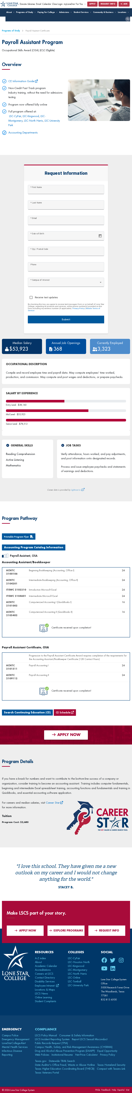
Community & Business (103, 12)
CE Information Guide (21, 81)
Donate (23, 4)
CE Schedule (63, 712)
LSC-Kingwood (31, 116)
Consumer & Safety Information (76, 1035)
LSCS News (41, 993)
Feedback (105, 1090)
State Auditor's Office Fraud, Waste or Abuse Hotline (65, 1065)
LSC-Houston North (79, 962)
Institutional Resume (62, 1055)
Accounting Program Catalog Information (33, 547)
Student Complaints (45, 1001)
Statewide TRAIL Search (62, 1061)
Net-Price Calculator (86, 1055)
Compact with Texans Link (111, 1069)
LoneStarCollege (13, 1043)
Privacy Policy (78, 308)
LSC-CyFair (15, 116)
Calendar (46, 4)
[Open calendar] (100, 236)
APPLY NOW (68, 735)
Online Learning (43, 997)
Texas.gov (40, 1061)
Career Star (53, 802)
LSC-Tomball (74, 981)
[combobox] (66, 284)
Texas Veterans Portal (47, 1072)
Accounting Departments (23, 132)
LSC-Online (74, 977)
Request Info (108, 4)
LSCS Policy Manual (46, 1035)
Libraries (31, 4)
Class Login (57, 4)
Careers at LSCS (44, 974)
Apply (92, 4)
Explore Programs (68, 930)
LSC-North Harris (33, 120)
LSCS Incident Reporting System (52, 1039)
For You (80, 4)
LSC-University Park (78, 985)
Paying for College (46, 12)
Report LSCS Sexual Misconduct (89, 1039)
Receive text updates (46, 297)
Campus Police (10, 1035)
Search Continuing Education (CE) (27, 712)
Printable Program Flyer (16, 537)
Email (38, 4)
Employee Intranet (45, 985)
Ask (125, 4)
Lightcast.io (75, 490)
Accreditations (43, 970)
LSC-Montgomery (77, 970)
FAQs (97, 1090)
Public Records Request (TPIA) (51, 1043)
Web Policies (42, 1055)
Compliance (46, 1029)
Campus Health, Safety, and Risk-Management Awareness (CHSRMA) (74, 1047)
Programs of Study (25, 12)
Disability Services (45, 981)
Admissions (64, 12)
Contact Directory (45, 977)
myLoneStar (69, 4)
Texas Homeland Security (111, 1065)
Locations (122, 12)
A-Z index (40, 958)
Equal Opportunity (107, 1051)
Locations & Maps (45, 989)
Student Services (81, 12)
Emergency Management (15, 1039)
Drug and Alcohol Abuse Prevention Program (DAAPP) (65, 1051)
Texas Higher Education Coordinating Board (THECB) (64, 1069)
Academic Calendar (46, 966)
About (9, 12)
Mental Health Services (15, 1047)
